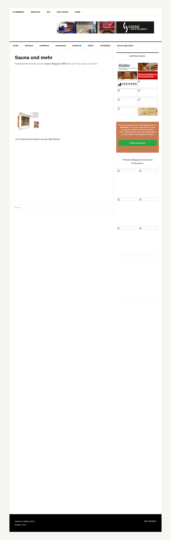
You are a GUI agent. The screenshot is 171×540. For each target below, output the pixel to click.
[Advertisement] (61, 88)
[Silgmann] (127, 105)
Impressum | (19, 521)
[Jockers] (127, 87)
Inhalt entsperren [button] (137, 143)
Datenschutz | (29, 521)
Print (24, 525)
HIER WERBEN (150, 521)
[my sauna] (148, 87)
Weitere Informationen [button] (137, 149)
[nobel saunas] (127, 96)
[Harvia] (148, 69)
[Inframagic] (148, 78)
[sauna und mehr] (148, 96)
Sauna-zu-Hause (32, 27)
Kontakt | (18, 525)
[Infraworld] (127, 114)
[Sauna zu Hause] (148, 114)
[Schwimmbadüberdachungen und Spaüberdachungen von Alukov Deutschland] (127, 69)
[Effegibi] (127, 78)
